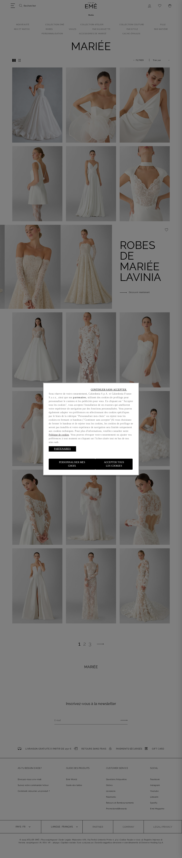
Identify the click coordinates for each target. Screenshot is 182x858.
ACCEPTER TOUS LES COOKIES (114, 464)
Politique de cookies (59, 434)
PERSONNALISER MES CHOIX (72, 464)
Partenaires (62, 448)
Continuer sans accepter (109, 389)
